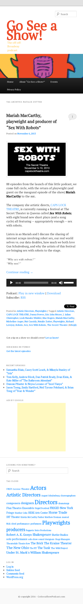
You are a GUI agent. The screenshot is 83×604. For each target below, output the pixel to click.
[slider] (69, 282)
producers (15, 529)
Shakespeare (42, 534)
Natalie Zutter (45, 321)
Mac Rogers (49, 317)
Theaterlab (12, 543)
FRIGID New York (61, 508)
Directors (46, 502)
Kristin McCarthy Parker (32, 517)
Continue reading (19, 272)
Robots (19, 324)
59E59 (9, 489)
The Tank (44, 548)
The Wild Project (59, 548)
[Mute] (61, 283)
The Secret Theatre (57, 324)
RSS (23, 297)
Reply (73, 324)
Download (54, 293)
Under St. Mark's (18, 552)
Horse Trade (58, 512)
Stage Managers (62, 539)
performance (23, 523)
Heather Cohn (21, 513)
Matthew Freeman (53, 517)
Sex (26, 324)
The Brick (37, 543)
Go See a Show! (31, 30)
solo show (33, 539)
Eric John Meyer (53, 314)
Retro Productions (43, 530)
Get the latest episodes (18, 351)
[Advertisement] (41, 427)
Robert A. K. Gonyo (19, 535)
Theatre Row (24, 543)
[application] (41, 283)
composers (13, 503)
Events (54, 81)
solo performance (16, 539)
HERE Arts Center (38, 512)
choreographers (68, 495)
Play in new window (32, 293)
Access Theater (21, 488)
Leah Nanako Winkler (31, 317)
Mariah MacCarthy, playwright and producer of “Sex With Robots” (31, 121)
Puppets (30, 530)
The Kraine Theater (58, 543)
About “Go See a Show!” (32, 81)
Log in (10, 566)
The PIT (33, 548)
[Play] (11, 283)
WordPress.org (14, 577)
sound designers (46, 539)
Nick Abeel (11, 523)
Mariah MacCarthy (65, 317)
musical (65, 517)
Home (10, 81)
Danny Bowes (37, 314)
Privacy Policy (14, 89)
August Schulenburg (50, 495)
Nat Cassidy (31, 321)
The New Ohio (17, 547)
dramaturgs (63, 503)
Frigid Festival (42, 508)
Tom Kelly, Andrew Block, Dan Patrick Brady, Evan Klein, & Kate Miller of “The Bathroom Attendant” (39, 378)
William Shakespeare (44, 552)
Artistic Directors (25, 310)
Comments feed (15, 573)
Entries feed (13, 570)
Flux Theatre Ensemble (20, 508)
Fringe (10, 512)
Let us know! (52, 337)
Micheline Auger (14, 321)
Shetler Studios (60, 535)
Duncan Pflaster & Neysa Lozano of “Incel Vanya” (34, 384)
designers (27, 503)
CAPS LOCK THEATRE (17, 314)
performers (36, 523)
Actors (38, 487)
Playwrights (41, 310)
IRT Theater (13, 517)
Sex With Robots (37, 324)
